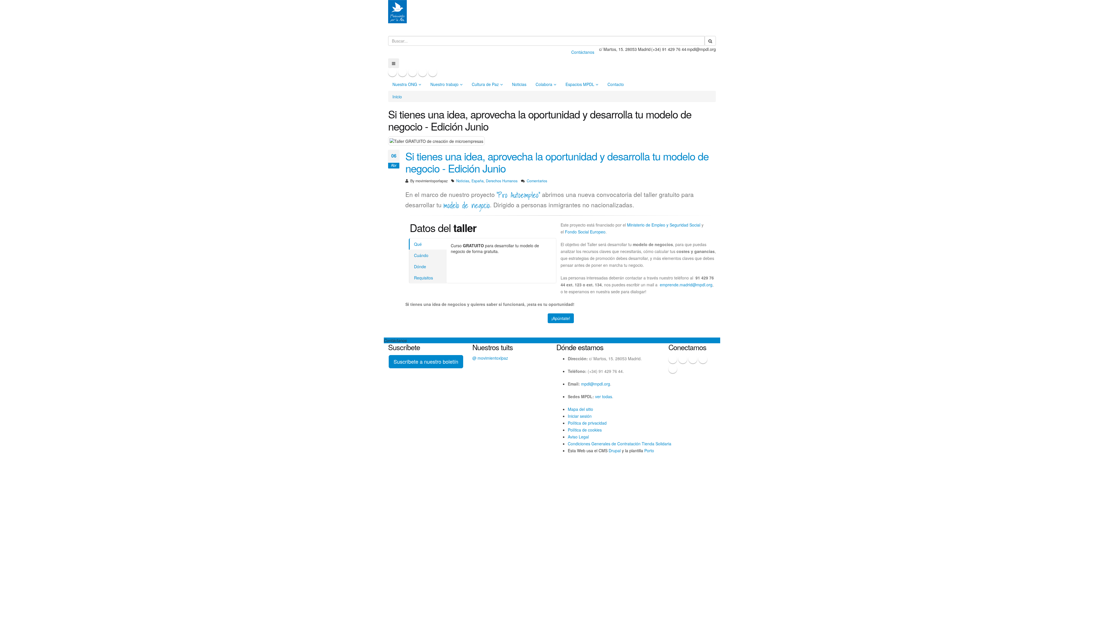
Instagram (412, 72)
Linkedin (432, 72)
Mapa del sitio (580, 409)
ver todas (603, 396)
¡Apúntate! (560, 318)
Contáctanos (582, 52)
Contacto (615, 84)
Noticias (519, 84)
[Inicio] (397, 9)
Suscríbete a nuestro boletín (426, 361)
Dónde (420, 266)
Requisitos (423, 278)
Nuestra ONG (404, 84)
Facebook (392, 72)
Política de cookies (585, 430)
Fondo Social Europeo (585, 232)
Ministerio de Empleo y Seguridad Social (663, 225)
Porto (649, 450)
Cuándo (421, 255)
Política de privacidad (587, 423)
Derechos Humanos (502, 180)
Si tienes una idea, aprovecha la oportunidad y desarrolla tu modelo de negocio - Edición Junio (557, 161)
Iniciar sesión (580, 416)
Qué (418, 244)
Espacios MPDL (580, 84)
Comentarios (537, 180)
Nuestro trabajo (444, 84)
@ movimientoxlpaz (490, 358)
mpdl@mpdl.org (595, 384)
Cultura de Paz (485, 84)
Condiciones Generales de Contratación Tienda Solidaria (619, 443)
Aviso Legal (578, 437)
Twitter (402, 72)
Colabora (544, 84)
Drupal (615, 450)
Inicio (397, 96)
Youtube (422, 72)
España (477, 180)
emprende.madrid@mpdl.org (686, 285)
